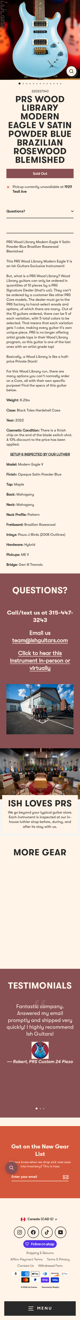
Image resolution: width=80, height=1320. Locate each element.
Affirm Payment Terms (26, 1259)
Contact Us (25, 1266)
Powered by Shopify (50, 1287)
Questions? (15, 211)
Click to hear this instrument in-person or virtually (40, 660)
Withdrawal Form (50, 1266)
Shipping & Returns (40, 1253)
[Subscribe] (65, 1177)
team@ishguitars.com (40, 640)
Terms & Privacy (58, 1259)
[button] (11, 1168)
